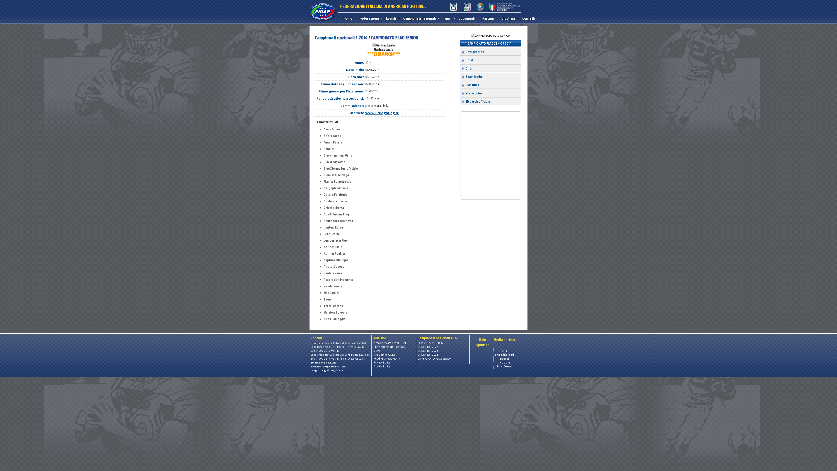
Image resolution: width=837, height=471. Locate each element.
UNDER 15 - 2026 (427, 351)
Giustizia (508, 18)
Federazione (369, 18)
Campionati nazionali (419, 18)
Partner (488, 18)
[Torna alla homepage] (323, 20)
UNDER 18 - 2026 (427, 347)
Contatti (528, 18)
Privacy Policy (382, 362)
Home (348, 18)
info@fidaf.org (327, 362)
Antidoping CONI (384, 355)
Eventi (391, 18)
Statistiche (473, 93)
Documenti (467, 18)
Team (447, 18)
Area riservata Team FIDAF (390, 343)
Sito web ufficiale (477, 101)
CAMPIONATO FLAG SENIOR (434, 358)
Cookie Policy (382, 366)
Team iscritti (474, 76)
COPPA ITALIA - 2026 (430, 343)
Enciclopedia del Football (389, 347)
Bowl (469, 60)
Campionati (325, 37)
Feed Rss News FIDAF (387, 358)
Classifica (472, 84)
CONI (377, 351)
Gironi (469, 68)
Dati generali (474, 51)
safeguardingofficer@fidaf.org (328, 370)
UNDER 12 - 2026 (427, 355)
